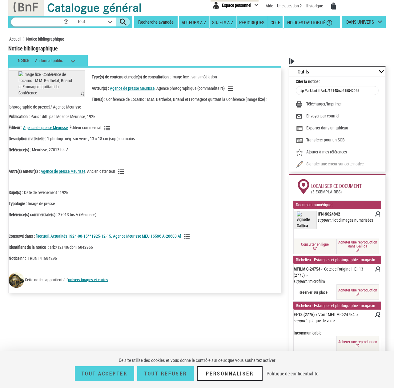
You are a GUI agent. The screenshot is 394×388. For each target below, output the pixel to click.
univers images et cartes (88, 279)
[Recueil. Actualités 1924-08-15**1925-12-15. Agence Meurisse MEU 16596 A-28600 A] (108, 236)
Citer (308, 81)
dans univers (360, 23)
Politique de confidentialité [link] (292, 373)
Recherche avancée (156, 22)
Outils (303, 72)
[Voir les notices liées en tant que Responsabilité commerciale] (108, 128)
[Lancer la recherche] (123, 22)
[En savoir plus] (377, 215)
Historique (315, 6)
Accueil (15, 39)
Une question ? (290, 6)
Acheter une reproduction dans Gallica (357, 244)
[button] (66, 22)
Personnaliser (230, 373)
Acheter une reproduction (357, 290)
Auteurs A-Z (194, 22)
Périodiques (251, 22)
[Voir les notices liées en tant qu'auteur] (231, 88)
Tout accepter (105, 373)
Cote (275, 22)
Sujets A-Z (222, 22)
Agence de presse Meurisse (132, 88)
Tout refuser (165, 373)
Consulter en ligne (315, 244)
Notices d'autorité (305, 22)
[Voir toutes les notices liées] (187, 236)
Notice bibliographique (45, 39)
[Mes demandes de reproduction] (333, 6)
